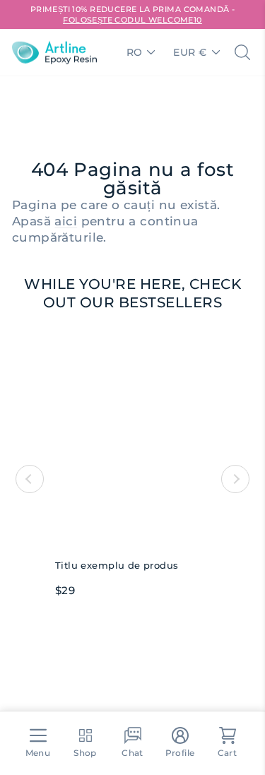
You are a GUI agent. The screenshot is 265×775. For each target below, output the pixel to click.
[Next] (235, 479)
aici (65, 221)
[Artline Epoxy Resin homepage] (54, 52)
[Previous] (30, 479)
